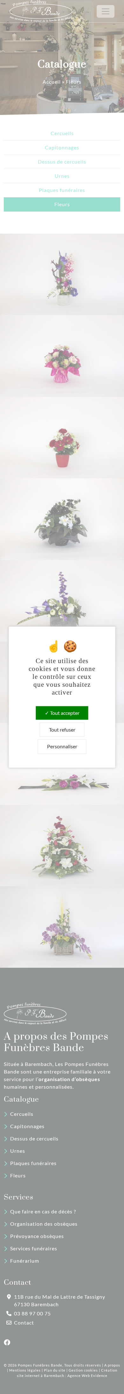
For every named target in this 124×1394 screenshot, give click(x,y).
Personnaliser (62, 747)
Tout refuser (62, 730)
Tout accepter (64, 713)
